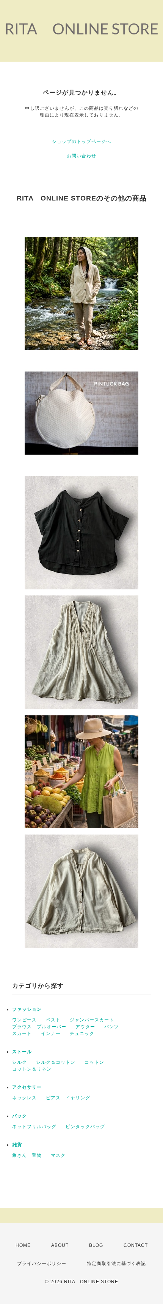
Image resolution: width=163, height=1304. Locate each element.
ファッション (27, 1009)
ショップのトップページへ (81, 141)
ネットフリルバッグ (34, 1126)
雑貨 (17, 1144)
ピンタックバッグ (85, 1126)
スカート (22, 1033)
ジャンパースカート (92, 1020)
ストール (22, 1051)
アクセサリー (27, 1087)
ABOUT (60, 1245)
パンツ (111, 1026)
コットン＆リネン (32, 1069)
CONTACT (136, 1245)
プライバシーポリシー (41, 1263)
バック (19, 1116)
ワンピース (24, 1020)
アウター (85, 1026)
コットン (94, 1062)
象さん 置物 (27, 1155)
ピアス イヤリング (68, 1097)
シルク (19, 1062)
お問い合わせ (81, 156)
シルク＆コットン (55, 1062)
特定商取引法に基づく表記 (116, 1263)
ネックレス (24, 1097)
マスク (58, 1155)
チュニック (82, 1033)
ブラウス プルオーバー (39, 1026)
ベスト (53, 1020)
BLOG (96, 1245)
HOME (23, 1245)
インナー (51, 1033)
